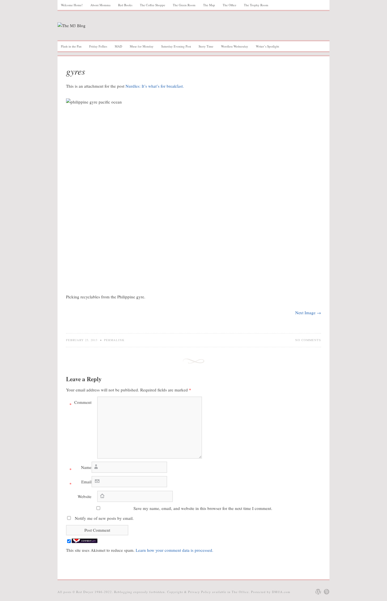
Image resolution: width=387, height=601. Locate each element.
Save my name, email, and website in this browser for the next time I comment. (202, 508)
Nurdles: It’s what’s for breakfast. (155, 86)
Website (85, 496)
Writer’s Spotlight (267, 46)
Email (80, 483)
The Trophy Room (256, 5)
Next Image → (308, 312)
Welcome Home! (72, 5)
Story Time (206, 46)
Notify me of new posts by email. (104, 518)
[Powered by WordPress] (318, 591)
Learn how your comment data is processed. (174, 550)
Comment (80, 403)
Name (80, 468)
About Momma (100, 5)
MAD (118, 46)
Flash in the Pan (71, 46)
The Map (209, 5)
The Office (229, 5)
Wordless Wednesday (234, 46)
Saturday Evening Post (176, 46)
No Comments (308, 340)
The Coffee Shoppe (152, 5)
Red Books (125, 5)
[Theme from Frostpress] (326, 591)
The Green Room (184, 5)
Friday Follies (98, 46)
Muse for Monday (142, 46)
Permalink (114, 340)
